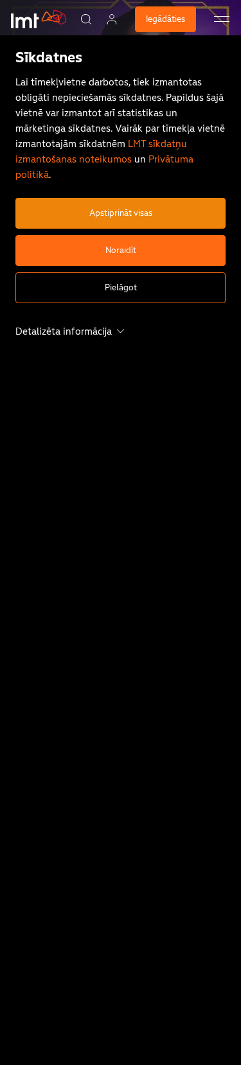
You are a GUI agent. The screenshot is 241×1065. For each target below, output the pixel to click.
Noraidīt (120, 250)
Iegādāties (165, 18)
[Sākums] (37, 29)
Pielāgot (121, 287)
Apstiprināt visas (120, 212)
